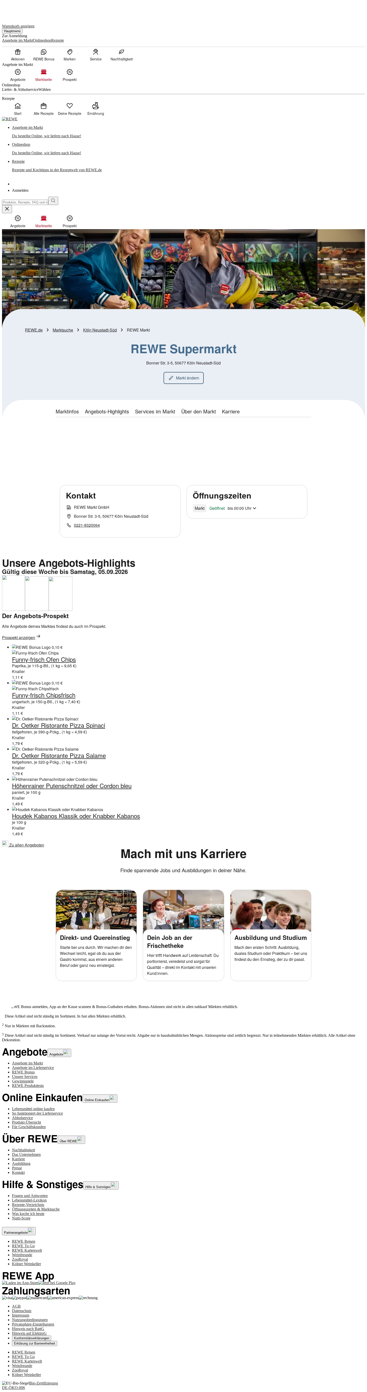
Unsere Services (24, 1076)
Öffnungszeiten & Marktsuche (36, 1209)
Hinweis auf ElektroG (29, 1333)
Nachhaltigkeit (23, 1150)
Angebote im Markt (27, 1063)
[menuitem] (18, 54)
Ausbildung (21, 1163)
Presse (17, 1168)
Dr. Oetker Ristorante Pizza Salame (59, 755)
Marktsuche (63, 330)
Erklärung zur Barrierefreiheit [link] (34, 1343)
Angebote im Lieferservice (33, 1067)
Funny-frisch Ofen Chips (44, 659)
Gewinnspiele (23, 1081)
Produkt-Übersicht (26, 1122)
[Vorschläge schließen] (7, 209)
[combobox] (25, 202)
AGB (16, 1306)
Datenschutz (21, 1311)
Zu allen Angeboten (26, 845)
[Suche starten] (53, 201)
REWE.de (34, 330)
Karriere (18, 1159)
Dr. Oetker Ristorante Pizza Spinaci (58, 725)
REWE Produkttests (28, 1085)
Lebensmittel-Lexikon (29, 1200)
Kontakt (18, 1172)
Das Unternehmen (26, 1154)
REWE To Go (23, 1246)
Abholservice (22, 1118)
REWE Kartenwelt (27, 1250)
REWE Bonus (23, 1072)
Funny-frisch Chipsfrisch (43, 695)
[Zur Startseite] (19, 9)
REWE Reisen (23, 1241)
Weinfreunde (22, 1255)
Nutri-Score (21, 1218)
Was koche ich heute (28, 1214)
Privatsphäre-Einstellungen (33, 1324)
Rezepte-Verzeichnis (28, 1205)
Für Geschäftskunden (29, 1127)
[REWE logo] (9, 119)
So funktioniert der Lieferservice (37, 1113)
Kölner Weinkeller (26, 1264)
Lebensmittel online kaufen (33, 1109)
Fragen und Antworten (30, 1196)
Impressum (20, 1315)
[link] (188, 131)
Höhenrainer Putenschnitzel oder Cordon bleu (72, 785)
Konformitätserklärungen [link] (31, 1338)
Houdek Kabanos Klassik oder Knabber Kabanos (76, 815)
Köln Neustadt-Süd (100, 330)
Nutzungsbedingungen (30, 1320)
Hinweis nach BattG (28, 1329)
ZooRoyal (20, 1259)
